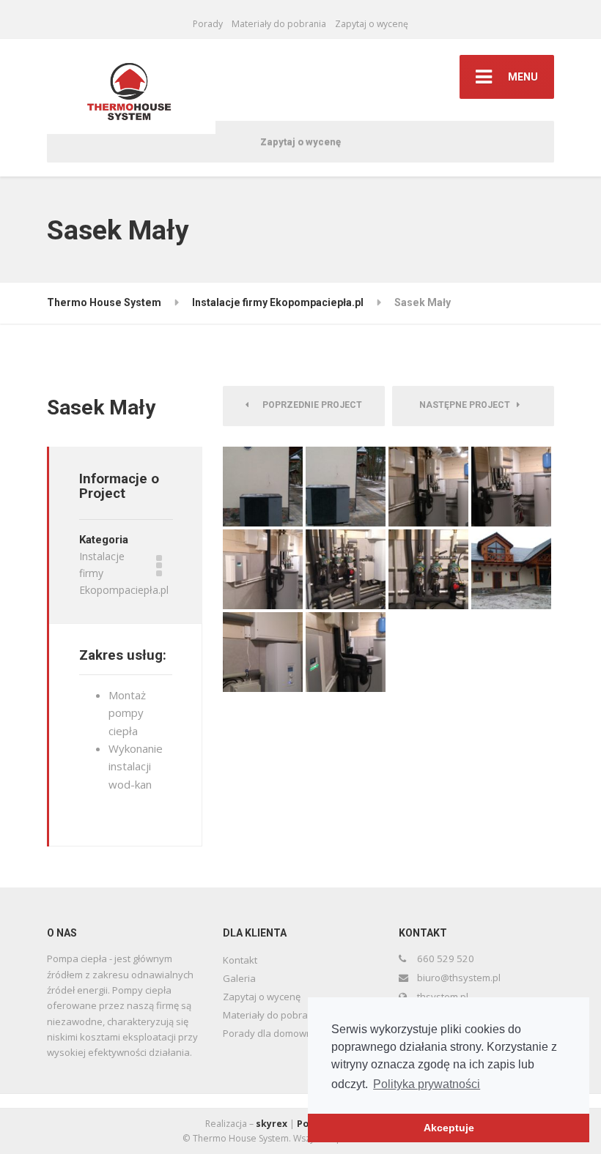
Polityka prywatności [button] (426, 1084)
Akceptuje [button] (449, 1127)
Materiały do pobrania (279, 24)
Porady (208, 24)
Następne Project (468, 405)
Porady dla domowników (278, 1033)
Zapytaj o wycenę (371, 24)
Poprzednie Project (309, 405)
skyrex (271, 1123)
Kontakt (240, 960)
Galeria (239, 978)
